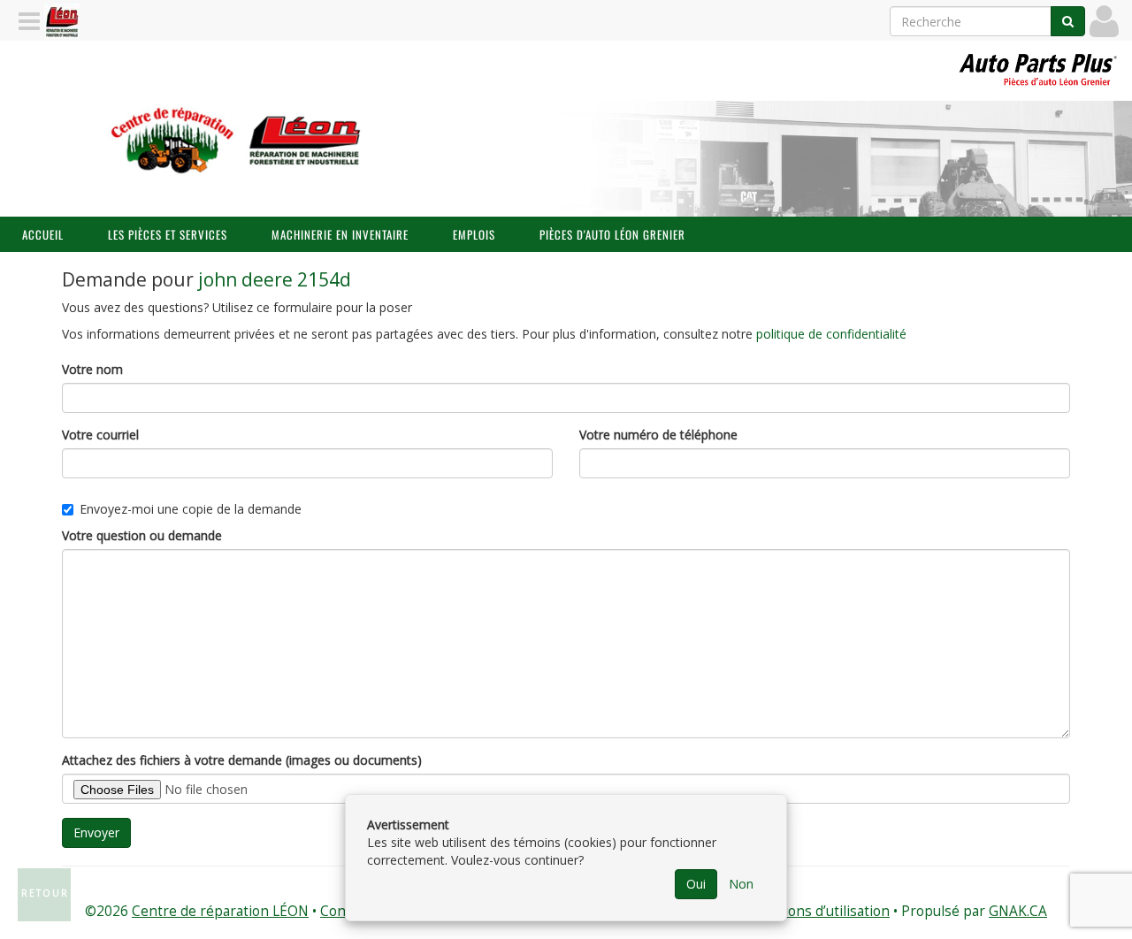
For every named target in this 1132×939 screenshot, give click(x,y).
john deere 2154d (274, 279)
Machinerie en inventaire (340, 234)
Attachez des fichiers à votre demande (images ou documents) (242, 760)
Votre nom (92, 369)
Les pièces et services (167, 234)
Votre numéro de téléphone (658, 434)
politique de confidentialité (831, 333)
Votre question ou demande (142, 535)
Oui (696, 883)
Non (741, 883)
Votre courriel (100, 434)
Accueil (43, 234)
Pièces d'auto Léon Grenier (612, 234)
